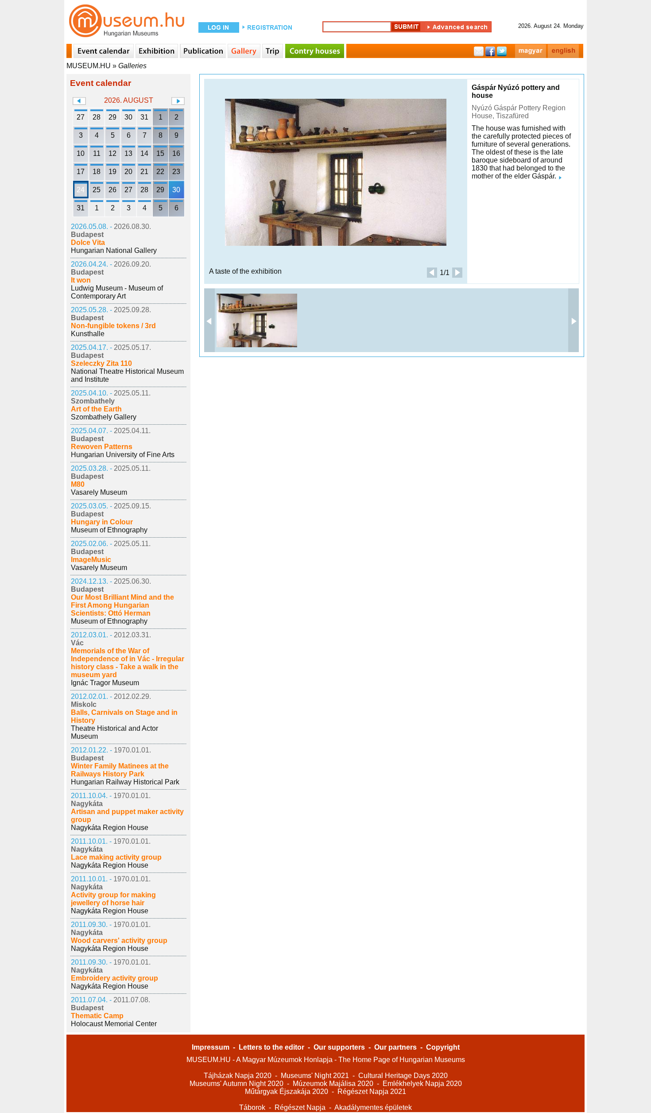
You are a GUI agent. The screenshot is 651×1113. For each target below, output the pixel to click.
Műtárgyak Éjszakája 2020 (286, 1091)
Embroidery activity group (114, 978)
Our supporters (339, 1047)
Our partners (395, 1047)
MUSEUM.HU (88, 66)
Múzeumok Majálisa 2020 (333, 1083)
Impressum (210, 1047)
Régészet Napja (300, 1107)
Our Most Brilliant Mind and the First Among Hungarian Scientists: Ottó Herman (122, 605)
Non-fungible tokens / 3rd (113, 326)
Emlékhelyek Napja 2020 (422, 1083)
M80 (78, 484)
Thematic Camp (97, 1016)
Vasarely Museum (99, 492)
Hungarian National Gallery (114, 250)
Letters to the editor (271, 1047)
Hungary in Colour (102, 522)
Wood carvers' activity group (119, 940)
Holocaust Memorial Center (114, 1024)
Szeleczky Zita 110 (101, 363)
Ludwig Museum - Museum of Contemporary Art (117, 292)
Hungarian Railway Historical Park (125, 782)
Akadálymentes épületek (373, 1107)
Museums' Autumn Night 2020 (236, 1083)
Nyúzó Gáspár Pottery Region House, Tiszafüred (519, 112)
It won (81, 280)
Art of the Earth (96, 409)
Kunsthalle (88, 333)
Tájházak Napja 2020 (237, 1075)
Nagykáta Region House (109, 827)
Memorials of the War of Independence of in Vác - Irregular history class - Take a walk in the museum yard (127, 663)
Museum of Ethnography (109, 530)
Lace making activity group (116, 857)
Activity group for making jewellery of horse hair (113, 899)
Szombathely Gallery (103, 417)
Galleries (132, 66)
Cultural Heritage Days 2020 (403, 1075)
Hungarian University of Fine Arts (122, 454)
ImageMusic (91, 559)
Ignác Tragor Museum (105, 682)
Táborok (252, 1107)
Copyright (443, 1047)
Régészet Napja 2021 (371, 1091)
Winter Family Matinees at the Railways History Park (120, 770)
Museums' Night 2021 (315, 1075)
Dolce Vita (88, 242)
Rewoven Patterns (101, 446)
